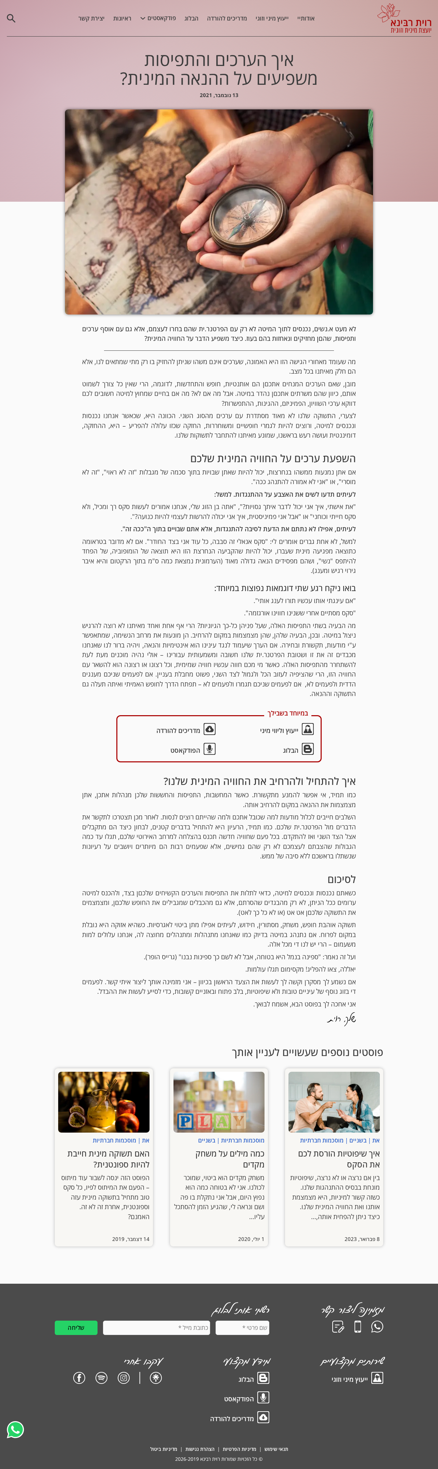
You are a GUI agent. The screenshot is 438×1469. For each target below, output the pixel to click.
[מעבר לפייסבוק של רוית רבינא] (79, 1379)
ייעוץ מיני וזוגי (272, 18)
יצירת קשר (91, 18)
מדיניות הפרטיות (239, 1449)
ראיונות (122, 18)
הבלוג (191, 18)
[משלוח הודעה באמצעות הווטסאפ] (377, 1328)
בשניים (357, 1140)
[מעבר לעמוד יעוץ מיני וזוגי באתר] (377, 1379)
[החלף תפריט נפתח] (143, 18)
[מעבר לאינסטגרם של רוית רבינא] (124, 1379)
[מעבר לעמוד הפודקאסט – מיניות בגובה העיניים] (263, 1398)
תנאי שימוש (276, 1449)
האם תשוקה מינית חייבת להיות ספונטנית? (108, 1159)
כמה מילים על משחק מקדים (230, 1159)
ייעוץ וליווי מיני (279, 730)
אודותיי (306, 18)
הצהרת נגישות (200, 1449)
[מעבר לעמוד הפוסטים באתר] (263, 1379)
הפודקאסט (185, 750)
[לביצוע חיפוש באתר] (11, 18)
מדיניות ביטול (163, 1449)
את (376, 1140)
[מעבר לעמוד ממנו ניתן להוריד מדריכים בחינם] (263, 1418)
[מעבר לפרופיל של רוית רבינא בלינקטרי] (156, 1379)
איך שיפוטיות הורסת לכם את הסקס (339, 1159)
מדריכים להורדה (227, 18)
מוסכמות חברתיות (322, 1140)
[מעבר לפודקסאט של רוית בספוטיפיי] (101, 1379)
